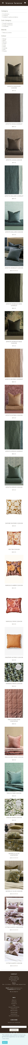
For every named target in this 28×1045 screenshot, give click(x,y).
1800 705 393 (17, 989)
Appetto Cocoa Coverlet (14, 124)
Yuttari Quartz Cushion (14, 963)
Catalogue (14, 1001)
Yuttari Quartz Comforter (14, 927)
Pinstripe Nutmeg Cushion (14, 657)
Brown (5, 42)
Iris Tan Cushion (14, 549)
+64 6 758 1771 (14, 991)
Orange (5, 48)
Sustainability (14, 1014)
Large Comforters (8, 24)
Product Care (14, 1008)
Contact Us (14, 1003)
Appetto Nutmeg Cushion (14, 415)
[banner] (14, 3)
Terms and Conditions (14, 1015)
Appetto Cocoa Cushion (14, 160)
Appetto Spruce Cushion (14, 487)
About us (14, 1000)
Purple (5, 51)
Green (4, 43)
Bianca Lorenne (7, 32)
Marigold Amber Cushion (14, 585)
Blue (4, 40)
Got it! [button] (5, 1042)
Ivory (4, 45)
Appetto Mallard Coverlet (14, 196)
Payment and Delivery (14, 1007)
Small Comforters (7, 23)
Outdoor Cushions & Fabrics (10, 17)
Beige (4, 38)
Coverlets (5, 26)
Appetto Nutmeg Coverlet (14, 379)
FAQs (14, 1005)
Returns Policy (14, 1010)
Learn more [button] (5, 1038)
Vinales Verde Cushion (14, 817)
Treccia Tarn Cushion (14, 793)
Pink (4, 49)
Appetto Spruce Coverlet (14, 451)
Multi (4, 46)
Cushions (5, 15)
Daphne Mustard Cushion (14, 523)
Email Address (14, 1024)
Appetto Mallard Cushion (14, 232)
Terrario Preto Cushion (14, 683)
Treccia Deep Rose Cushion (14, 757)
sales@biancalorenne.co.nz (15, 988)
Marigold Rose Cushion (14, 621)
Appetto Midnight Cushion (14, 268)
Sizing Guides (14, 1012)
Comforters (6, 14)
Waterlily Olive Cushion (14, 891)
